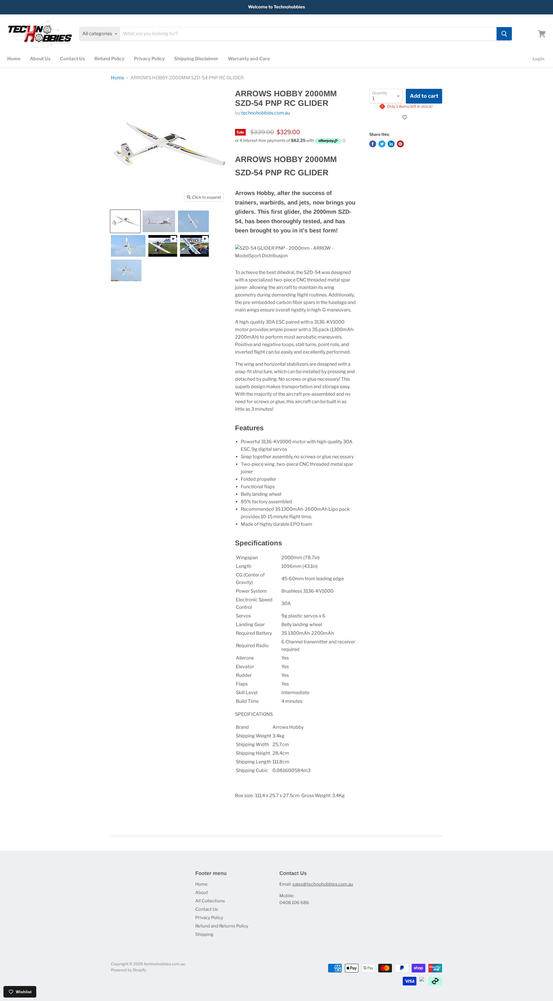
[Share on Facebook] (372, 143)
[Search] (504, 33)
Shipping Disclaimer (196, 58)
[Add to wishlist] (405, 117)
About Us (40, 58)
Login (538, 58)
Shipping (204, 934)
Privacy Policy (149, 58)
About (201, 892)
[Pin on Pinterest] (400, 143)
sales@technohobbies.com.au (322, 884)
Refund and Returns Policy (221, 926)
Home (13, 58)
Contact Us (72, 58)
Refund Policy (109, 58)
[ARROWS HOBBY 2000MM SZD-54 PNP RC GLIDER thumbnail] (125, 221)
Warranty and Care (249, 58)
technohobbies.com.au (265, 113)
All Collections (210, 901)
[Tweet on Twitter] (381, 143)
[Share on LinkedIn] (391, 143)
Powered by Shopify (128, 970)
